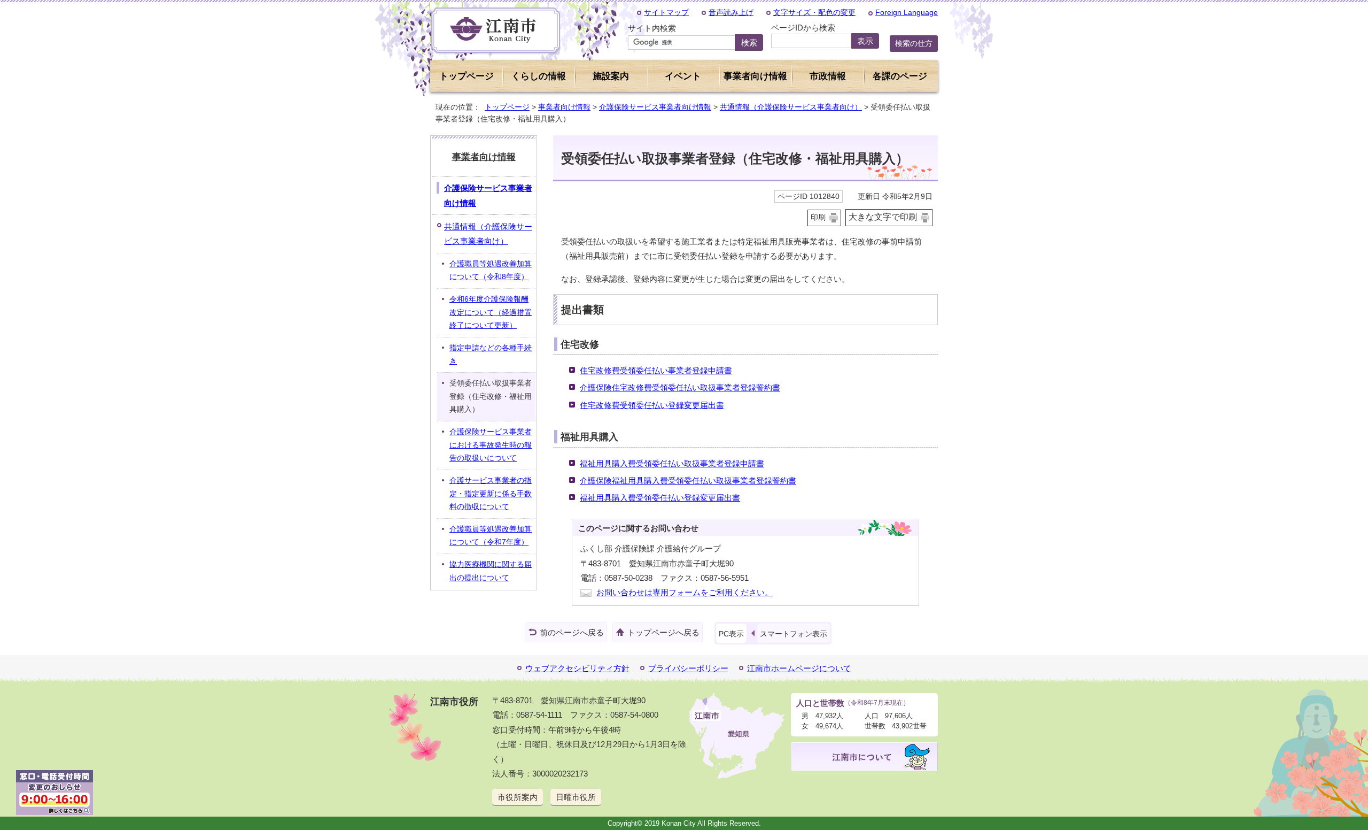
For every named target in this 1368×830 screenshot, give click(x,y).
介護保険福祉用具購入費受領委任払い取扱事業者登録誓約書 (688, 480)
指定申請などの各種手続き (490, 354)
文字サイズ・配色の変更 (814, 12)
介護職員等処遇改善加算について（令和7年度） (490, 536)
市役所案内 (518, 797)
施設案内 (611, 76)
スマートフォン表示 (793, 633)
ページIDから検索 (803, 27)
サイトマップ (666, 12)
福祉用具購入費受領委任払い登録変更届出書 (660, 497)
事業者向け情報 (564, 107)
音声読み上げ (731, 12)
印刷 (818, 217)
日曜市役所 (576, 797)
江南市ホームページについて (799, 668)
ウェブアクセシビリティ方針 (577, 668)
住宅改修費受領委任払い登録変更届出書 (652, 405)
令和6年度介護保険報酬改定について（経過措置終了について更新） (490, 312)
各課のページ (900, 76)
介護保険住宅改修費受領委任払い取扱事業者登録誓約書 (680, 387)
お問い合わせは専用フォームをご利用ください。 (684, 592)
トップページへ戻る (663, 632)
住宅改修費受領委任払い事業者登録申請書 (656, 370)
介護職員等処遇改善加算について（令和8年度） (490, 270)
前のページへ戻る (572, 632)
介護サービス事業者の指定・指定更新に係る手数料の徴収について (490, 494)
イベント (683, 76)
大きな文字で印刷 (883, 216)
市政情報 (828, 76)
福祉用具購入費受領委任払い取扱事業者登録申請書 (672, 463)
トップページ (466, 76)
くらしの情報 (538, 76)
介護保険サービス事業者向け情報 (655, 107)
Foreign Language (906, 12)
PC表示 (731, 633)
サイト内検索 (652, 28)
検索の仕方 (913, 43)
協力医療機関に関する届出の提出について (490, 571)
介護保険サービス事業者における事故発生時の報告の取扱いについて (490, 445)
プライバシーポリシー (688, 668)
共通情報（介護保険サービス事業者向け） (791, 107)
